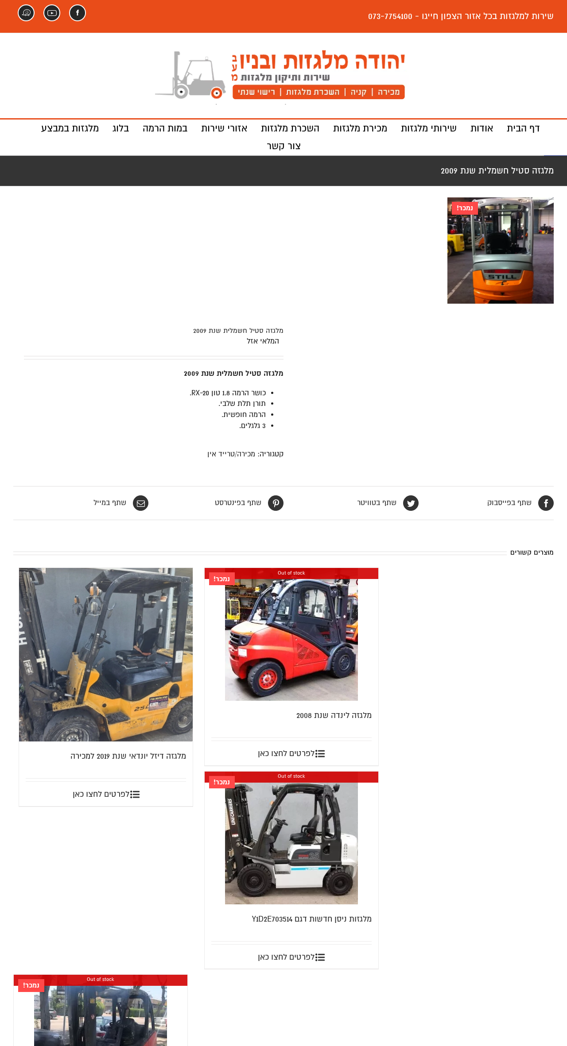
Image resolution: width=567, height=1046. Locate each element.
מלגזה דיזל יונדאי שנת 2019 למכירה (128, 756)
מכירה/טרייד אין (231, 454)
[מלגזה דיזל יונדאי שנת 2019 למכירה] (106, 654)
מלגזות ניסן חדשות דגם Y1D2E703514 (312, 919)
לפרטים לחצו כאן (101, 794)
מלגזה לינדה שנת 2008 (334, 715)
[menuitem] (516, 128)
